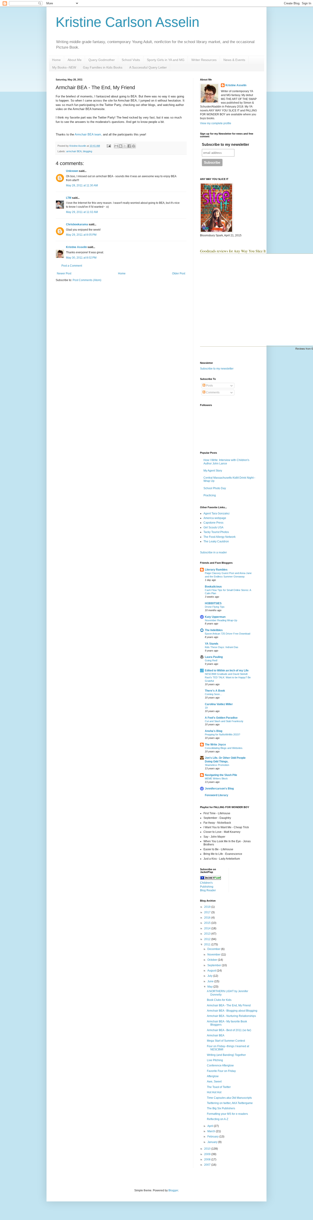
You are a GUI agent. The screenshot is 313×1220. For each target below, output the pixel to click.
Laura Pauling (214, 657)
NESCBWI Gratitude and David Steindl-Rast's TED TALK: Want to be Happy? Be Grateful (228, 677)
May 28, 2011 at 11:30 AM (82, 185)
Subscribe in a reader (213, 552)
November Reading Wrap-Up (221, 620)
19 (206, 707)
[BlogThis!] (120, 146)
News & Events (234, 60)
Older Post (178, 273)
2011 (207, 944)
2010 (207, 1148)
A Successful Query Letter (148, 67)
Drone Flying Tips (215, 606)
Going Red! (211, 660)
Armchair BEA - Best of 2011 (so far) (229, 1030)
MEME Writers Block (216, 778)
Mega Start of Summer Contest (226, 1040)
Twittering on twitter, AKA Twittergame (230, 1103)
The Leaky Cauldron (216, 541)
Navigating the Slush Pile (221, 775)
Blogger (173, 1190)
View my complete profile (215, 123)
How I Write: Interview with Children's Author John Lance (226, 461)
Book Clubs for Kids (219, 1000)
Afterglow (213, 1076)
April (210, 1126)
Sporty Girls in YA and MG (165, 60)
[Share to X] (125, 146)
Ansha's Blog (213, 731)
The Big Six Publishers (221, 1108)
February (213, 1136)
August (212, 970)
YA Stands (211, 643)
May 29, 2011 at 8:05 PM (81, 234)
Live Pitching (215, 1060)
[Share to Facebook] (129, 146)
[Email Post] (109, 145)
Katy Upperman (215, 616)
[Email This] (116, 146)
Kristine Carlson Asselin (127, 22)
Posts (209, 385)
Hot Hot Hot (214, 1092)
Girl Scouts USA (213, 527)
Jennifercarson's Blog (219, 788)
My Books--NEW (64, 67)
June (210, 981)
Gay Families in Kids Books (102, 67)
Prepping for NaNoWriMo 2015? (222, 734)
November (214, 954)
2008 (207, 1159)
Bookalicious (213, 586)
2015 (207, 923)
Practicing (209, 495)
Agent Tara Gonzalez (216, 513)
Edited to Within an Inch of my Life (227, 670)
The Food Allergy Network (219, 536)
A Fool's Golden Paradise (221, 717)
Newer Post (64, 273)
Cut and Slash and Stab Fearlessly (224, 721)
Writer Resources (204, 60)
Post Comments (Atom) (87, 280)
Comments (212, 392)
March (211, 1131)
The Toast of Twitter (219, 1087)
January (212, 1142)
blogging (87, 151)
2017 (207, 912)
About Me (75, 60)
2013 (207, 933)
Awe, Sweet (214, 1081)
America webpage (214, 518)
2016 (207, 917)
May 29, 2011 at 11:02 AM (82, 212)
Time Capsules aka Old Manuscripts (229, 1097)
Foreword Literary (216, 795)
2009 (207, 1154)
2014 (207, 928)
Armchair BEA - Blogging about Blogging (232, 1010)
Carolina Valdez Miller (219, 704)
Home (56, 60)
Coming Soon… (213, 694)
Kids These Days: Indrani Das (221, 647)
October (212, 959)
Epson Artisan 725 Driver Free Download (227, 633)
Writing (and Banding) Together (226, 1055)
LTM (68, 197)
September (214, 965)
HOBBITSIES (213, 603)
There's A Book (215, 690)
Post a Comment (71, 265)
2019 (207, 906)
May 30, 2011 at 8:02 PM (81, 257)
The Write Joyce (215, 744)
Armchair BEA (215, 1035)
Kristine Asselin (76, 247)
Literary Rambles (216, 569)
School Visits (131, 60)
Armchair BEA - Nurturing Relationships (231, 1016)
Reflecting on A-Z (217, 1119)
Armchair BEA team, (88, 134)
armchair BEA (74, 151)
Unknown (72, 171)
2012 (207, 939)
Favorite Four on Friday (221, 1071)
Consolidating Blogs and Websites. (224, 748)
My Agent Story (212, 470)
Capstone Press (213, 522)
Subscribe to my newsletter (225, 144)
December (214, 949)
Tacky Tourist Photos (216, 532)
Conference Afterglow (220, 1065)
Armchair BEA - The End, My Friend (229, 1005)
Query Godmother (101, 60)
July (210, 975)
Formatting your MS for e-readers (227, 1113)
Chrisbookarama (77, 224)
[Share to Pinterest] (133, 146)
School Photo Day (214, 488)
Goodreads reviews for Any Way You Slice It (233, 250)
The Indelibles (214, 630)
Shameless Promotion (217, 765)
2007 (207, 1164)
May (210, 986)
